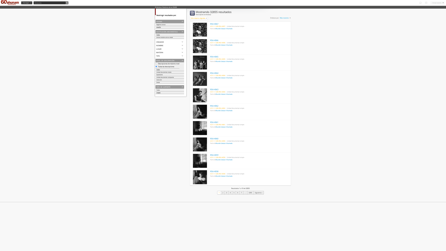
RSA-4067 (214, 24)
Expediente (159, 75)
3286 (250, 193)
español (158, 27)
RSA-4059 (214, 155)
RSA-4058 (214, 171)
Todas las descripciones (166, 67)
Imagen (158, 92)
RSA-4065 (214, 56)
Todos (158, 35)
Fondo (158, 82)
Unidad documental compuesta (165, 77)
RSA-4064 (214, 73)
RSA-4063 (214, 89)
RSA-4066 (214, 40)
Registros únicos (161, 24)
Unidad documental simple (163, 72)
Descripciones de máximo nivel (168, 64)
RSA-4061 (214, 122)
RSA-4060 (214, 138)
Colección (159, 80)
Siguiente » (258, 193)
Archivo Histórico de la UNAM (164, 37)
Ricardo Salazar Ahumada (224, 29)
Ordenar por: (274, 18)
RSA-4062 (214, 106)
